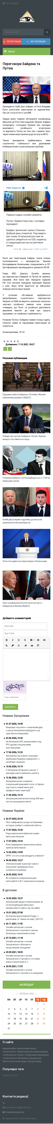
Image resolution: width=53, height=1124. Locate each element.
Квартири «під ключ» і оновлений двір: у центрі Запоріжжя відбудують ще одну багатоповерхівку (24, 730)
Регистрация (13, 41)
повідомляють (17, 113)
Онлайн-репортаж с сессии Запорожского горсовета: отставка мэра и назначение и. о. (23, 958)
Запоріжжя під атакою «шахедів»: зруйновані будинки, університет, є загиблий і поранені (22, 759)
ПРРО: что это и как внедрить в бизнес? (25, 856)
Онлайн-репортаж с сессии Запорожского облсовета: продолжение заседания (19, 944)
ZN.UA (22, 332)
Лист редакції (12, 3)
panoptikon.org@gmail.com (18, 1107)
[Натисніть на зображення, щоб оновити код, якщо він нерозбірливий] (15, 687)
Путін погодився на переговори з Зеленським (25, 561)
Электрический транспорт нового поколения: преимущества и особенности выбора (22, 867)
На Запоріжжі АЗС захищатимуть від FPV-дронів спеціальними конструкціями (23, 744)
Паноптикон (31, 1118)
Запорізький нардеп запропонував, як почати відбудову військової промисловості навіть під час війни (24, 905)
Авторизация (37, 41)
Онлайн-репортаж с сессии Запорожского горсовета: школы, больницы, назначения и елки (22, 930)
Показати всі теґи (10, 1075)
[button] (6, 640)
